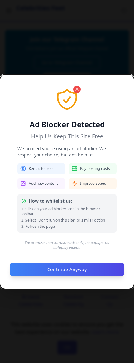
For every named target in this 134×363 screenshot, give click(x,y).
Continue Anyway (67, 269)
